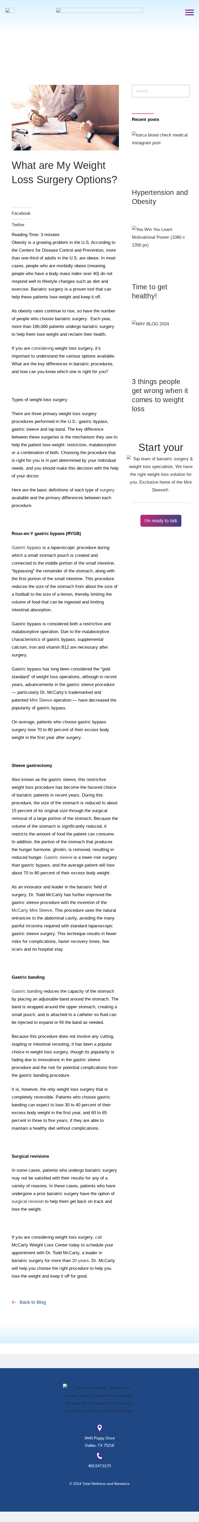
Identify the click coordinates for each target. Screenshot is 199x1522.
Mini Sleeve (41, 700)
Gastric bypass (26, 547)
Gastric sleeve (58, 857)
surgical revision (28, 1201)
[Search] (183, 91)
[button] (189, 12)
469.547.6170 (99, 1466)
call (98, 1237)
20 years (80, 1260)
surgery (107, 490)
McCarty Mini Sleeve (32, 910)
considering (42, 348)
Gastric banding (27, 991)
